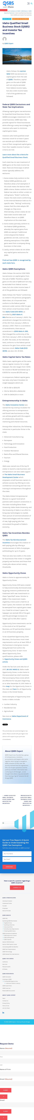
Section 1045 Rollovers (8, 942)
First (1, 1057)
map (7, 686)
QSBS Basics (6, 915)
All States (4, 969)
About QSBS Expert (8, 995)
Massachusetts (6, 966)
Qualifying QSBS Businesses (9, 921)
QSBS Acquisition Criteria (10, 935)
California (5, 962)
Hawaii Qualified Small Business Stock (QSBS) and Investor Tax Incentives (9, 799)
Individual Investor (7, 901)
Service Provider (6, 910)
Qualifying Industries (9, 925)
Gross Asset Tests (8, 927)
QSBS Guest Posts (7, 985)
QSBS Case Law (6, 988)
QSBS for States (8, 958)
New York (4, 964)
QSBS (10, 79)
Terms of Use (5, 1005)
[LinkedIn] (3, 1013)
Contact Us (17, 887)
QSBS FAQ (4, 918)
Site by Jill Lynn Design (23, 1022)
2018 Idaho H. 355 (21, 331)
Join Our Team (6, 1008)
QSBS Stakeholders (9, 897)
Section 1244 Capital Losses (9, 944)
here (15, 689)
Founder (4, 906)
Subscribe (9, 867)
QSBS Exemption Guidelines (9, 933)
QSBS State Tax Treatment (20, 19)
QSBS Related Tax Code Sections (10, 954)
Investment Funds (7, 903)
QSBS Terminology (7, 951)
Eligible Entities (8, 923)
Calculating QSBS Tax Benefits (10, 947)
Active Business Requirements (11, 929)
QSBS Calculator (6, 977)
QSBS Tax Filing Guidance (9, 949)
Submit (5, 1090)
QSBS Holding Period (9, 937)
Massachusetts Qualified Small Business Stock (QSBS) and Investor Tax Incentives (26, 800)
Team (3, 998)
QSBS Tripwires (7, 939)
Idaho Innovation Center (15, 405)
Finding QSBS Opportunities (11, 981)
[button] (29, 3)
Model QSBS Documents (8, 990)
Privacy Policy (6, 1003)
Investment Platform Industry (13, 983)
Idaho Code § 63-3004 (14, 312)
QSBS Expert (8, 43)
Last (1, 1065)
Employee (5, 908)
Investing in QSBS (7, 979)
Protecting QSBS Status (10, 931)
